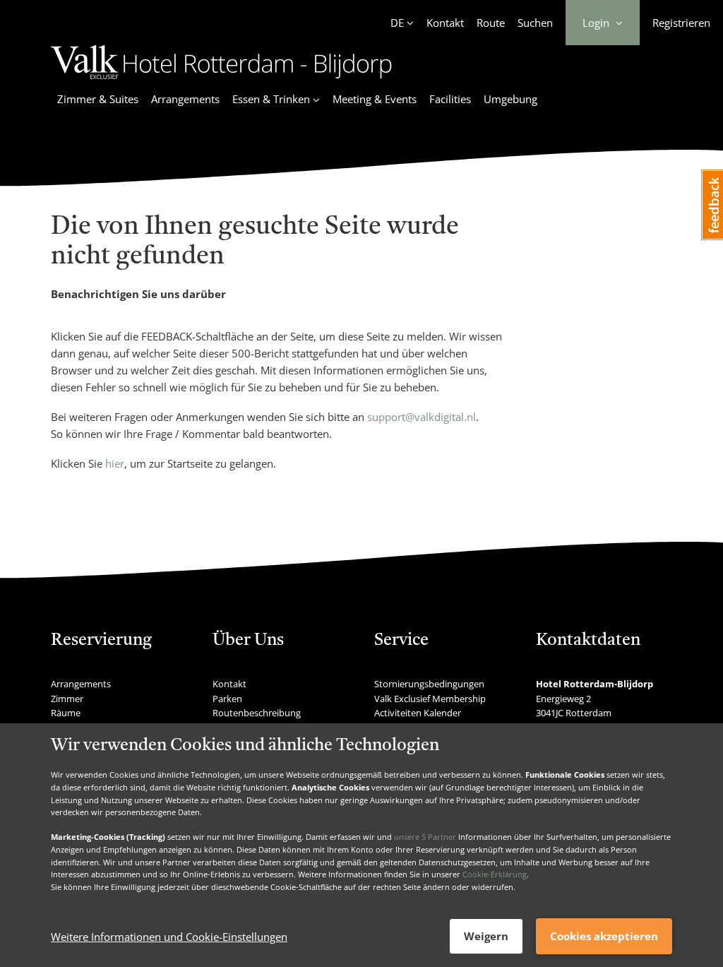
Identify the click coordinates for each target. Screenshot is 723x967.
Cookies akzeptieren (604, 936)
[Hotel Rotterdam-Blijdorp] (221, 81)
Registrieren (681, 23)
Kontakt (445, 23)
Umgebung (510, 99)
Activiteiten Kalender (417, 712)
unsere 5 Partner (425, 836)
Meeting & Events (375, 99)
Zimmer (67, 698)
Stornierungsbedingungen (429, 683)
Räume (65, 712)
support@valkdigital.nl (421, 417)
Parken (227, 698)
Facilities (450, 99)
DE (397, 23)
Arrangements (185, 99)
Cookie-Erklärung (494, 874)
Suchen (535, 23)
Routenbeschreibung (257, 712)
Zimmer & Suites (97, 99)
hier (114, 463)
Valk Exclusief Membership (430, 698)
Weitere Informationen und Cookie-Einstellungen (169, 937)
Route (491, 23)
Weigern (486, 936)
